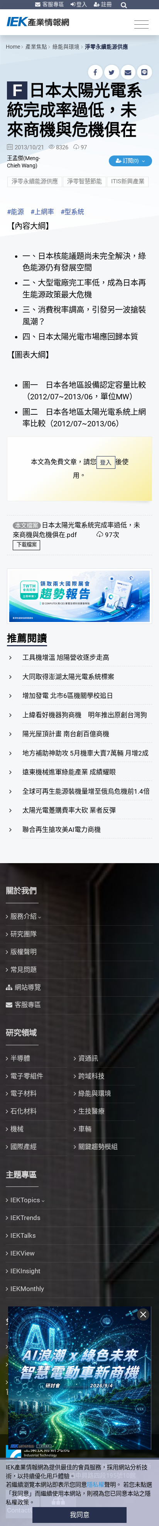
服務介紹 (23, 916)
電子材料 (23, 1093)
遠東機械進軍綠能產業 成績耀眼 (69, 772)
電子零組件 (26, 1076)
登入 (81, 4)
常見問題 (23, 969)
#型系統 (72, 212)
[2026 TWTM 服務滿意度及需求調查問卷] (79, 596)
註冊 (106, 4)
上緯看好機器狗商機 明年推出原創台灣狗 (84, 715)
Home (13, 47)
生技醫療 (91, 1111)
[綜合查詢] (124, 5)
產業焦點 (36, 47)
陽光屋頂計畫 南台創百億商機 (65, 734)
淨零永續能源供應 (106, 47)
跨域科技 (91, 1076)
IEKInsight (25, 1271)
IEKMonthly (27, 1289)
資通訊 (88, 1058)
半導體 (20, 1058)
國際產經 (23, 1147)
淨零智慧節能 (84, 181)
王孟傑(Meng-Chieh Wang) (23, 162)
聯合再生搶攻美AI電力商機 (61, 829)
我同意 (80, 1515)
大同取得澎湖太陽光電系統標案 (68, 677)
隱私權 (95, 1484)
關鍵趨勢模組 (98, 1147)
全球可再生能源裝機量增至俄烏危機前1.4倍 (86, 791)
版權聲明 (23, 952)
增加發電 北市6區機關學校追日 (67, 696)
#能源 (15, 212)
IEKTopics (25, 1200)
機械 (17, 1129)
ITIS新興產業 (127, 181)
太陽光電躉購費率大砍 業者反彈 (69, 810)
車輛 (84, 1129)
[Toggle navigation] (141, 24)
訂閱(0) (131, 161)
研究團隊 (23, 934)
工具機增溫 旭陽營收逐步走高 (65, 657)
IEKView (22, 1253)
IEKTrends (25, 1218)
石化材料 (23, 1111)
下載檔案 (27, 545)
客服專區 (52, 4)
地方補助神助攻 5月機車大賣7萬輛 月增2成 (85, 753)
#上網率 (42, 212)
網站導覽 (28, 987)
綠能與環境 (66, 47)
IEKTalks (23, 1235)
